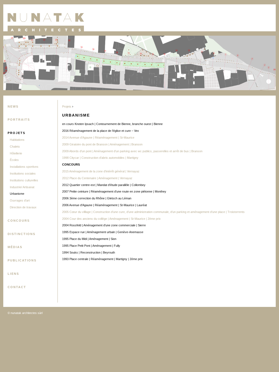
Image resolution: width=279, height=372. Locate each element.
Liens (13, 273)
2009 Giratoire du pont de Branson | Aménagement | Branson (102, 144)
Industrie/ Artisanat (22, 187)
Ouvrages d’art (20, 200)
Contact (17, 287)
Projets (16, 133)
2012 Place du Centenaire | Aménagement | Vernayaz (97, 178)
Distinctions (21, 234)
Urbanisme (17, 193)
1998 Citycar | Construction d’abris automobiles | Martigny (100, 157)
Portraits (19, 119)
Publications (22, 260)
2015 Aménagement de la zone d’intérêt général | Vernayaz (101, 171)
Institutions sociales (23, 173)
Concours (19, 220)
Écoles (14, 159)
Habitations (17, 139)
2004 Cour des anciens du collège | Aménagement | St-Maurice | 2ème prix (111, 218)
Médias (15, 247)
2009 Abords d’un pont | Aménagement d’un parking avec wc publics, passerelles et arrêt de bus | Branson (132, 151)
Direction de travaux (23, 207)
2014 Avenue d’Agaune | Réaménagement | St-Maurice (98, 137)
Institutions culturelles (24, 180)
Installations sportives (24, 166)
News (13, 106)
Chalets (15, 146)
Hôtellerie (16, 153)
